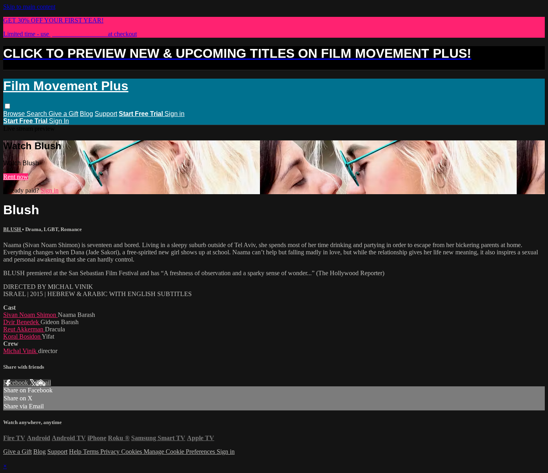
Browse (14, 113)
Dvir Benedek (22, 322)
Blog (86, 113)
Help (76, 451)
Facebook (16, 382)
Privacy (110, 451)
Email (43, 382)
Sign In (59, 121)
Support (106, 113)
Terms (91, 451)
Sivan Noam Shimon (30, 314)
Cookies (132, 451)
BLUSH (12, 229)
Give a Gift (63, 113)
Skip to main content (29, 6)
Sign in (174, 113)
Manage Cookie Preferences (180, 451)
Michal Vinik (20, 350)
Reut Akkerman (24, 329)
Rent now (15, 176)
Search (37, 113)
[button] (7, 106)
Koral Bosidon (22, 336)
